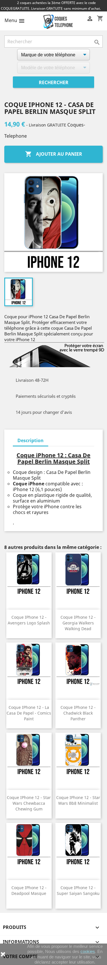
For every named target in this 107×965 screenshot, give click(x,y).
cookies (87, 951)
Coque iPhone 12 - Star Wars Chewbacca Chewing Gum (29, 803)
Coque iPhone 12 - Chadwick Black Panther (78, 713)
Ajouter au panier (53, 154)
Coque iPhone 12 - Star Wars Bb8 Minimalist (78, 800)
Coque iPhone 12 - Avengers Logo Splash (29, 620)
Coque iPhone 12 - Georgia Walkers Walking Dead (78, 622)
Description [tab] (30, 440)
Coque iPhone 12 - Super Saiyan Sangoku (78, 890)
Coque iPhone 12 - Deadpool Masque (29, 890)
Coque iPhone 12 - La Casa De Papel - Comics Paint (29, 713)
